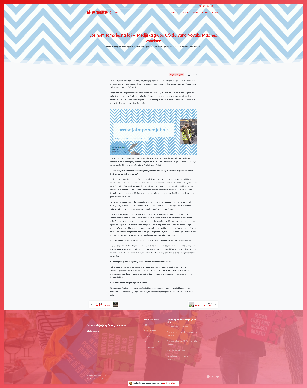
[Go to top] (297, 385)
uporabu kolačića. (168, 383)
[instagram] (212, 6)
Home (108, 47)
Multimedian (104, 379)
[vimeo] (204, 6)
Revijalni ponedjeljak (122, 47)
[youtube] (208, 6)
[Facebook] (200, 6)
